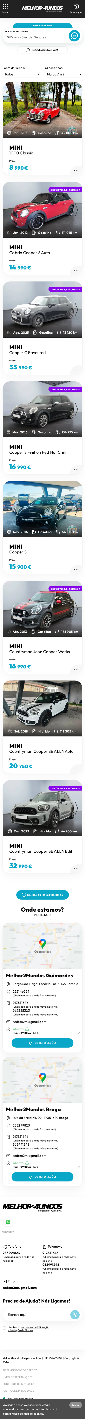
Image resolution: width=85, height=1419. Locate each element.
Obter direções (46, 1042)
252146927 (21, 991)
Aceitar (75, 1405)
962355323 (21, 1011)
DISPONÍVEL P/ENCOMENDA (65, 190)
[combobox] (34, 37)
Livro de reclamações (17, 1377)
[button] (76, 110)
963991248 (21, 1144)
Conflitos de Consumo (18, 1383)
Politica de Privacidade (18, 1390)
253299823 (21, 1125)
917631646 (20, 1003)
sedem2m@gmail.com (29, 1022)
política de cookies (31, 1413)
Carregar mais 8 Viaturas (45, 894)
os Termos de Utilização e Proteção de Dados (28, 1328)
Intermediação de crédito (20, 1370)
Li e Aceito (28, 1329)
